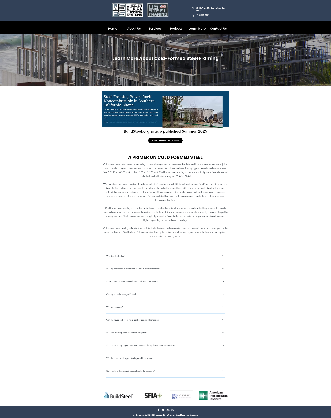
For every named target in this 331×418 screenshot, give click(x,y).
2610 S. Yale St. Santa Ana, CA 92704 (210, 9)
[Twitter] (163, 410)
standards (205, 228)
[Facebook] (159, 410)
